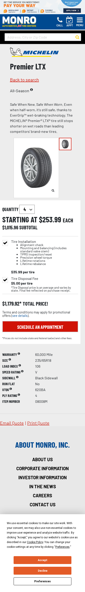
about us (42, 459)
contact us (43, 504)
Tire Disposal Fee (24, 278)
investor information (42, 477)
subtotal (28, 227)
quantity (10, 209)
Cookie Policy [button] (35, 542)
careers (42, 495)
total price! (35, 303)
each (68, 220)
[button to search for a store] (77, 37)
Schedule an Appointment (40, 327)
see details (20, 316)
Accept (42, 560)
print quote (38, 423)
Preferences (42, 581)
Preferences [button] (62, 546)
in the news (42, 486)
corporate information (42, 468)
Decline (42, 570)
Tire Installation (39, 253)
